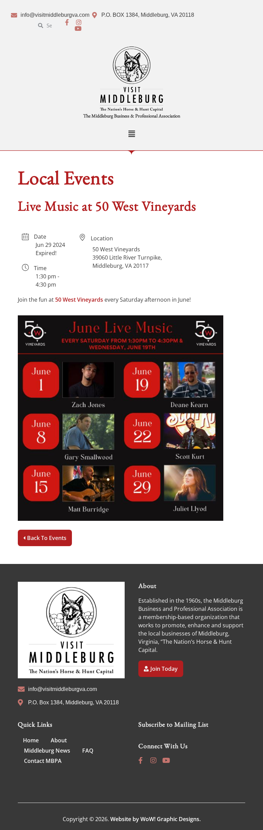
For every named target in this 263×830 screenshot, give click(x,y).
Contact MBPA (43, 761)
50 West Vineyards (79, 299)
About (59, 740)
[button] (131, 133)
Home (31, 740)
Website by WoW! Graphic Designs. (155, 819)
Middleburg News (47, 750)
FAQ (87, 750)
